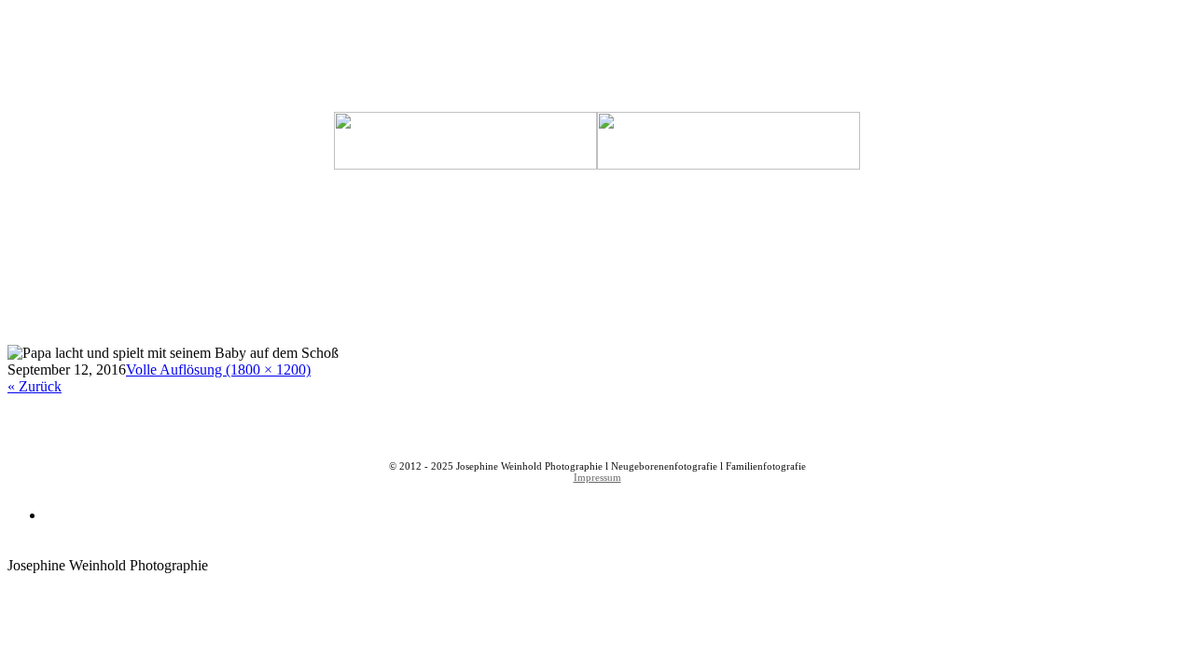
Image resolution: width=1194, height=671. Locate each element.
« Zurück (34, 386)
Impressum (597, 477)
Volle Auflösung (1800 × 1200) (218, 369)
